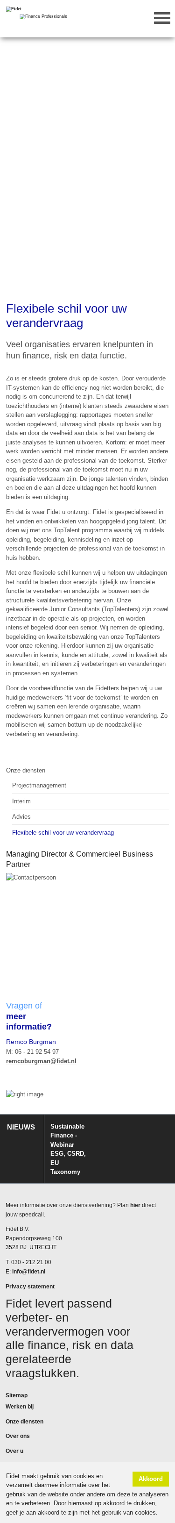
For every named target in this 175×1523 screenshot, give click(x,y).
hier (135, 1205)
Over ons (18, 1436)
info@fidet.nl (28, 1271)
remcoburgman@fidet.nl (41, 1061)
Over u (14, 1451)
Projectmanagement (39, 785)
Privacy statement (30, 1286)
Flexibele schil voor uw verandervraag (63, 832)
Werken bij (20, 1406)
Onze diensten (25, 770)
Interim (21, 801)
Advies (21, 816)
